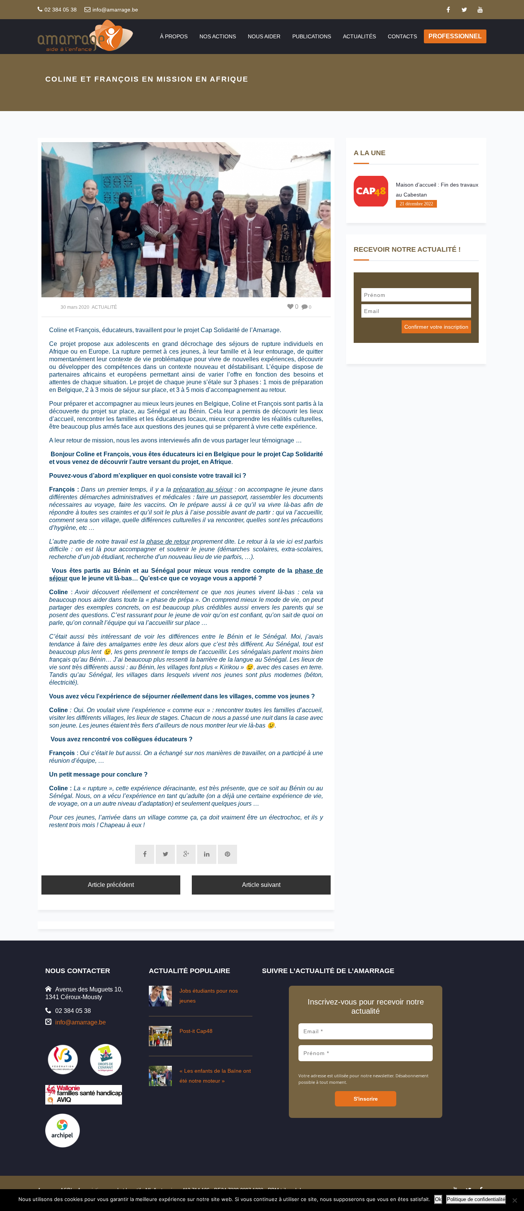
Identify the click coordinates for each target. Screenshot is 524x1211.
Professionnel (455, 36)
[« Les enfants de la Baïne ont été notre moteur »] (160, 1076)
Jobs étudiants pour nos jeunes (209, 996)
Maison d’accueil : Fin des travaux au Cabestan (437, 190)
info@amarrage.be (115, 10)
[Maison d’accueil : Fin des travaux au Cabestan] (371, 191)
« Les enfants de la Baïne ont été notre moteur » (215, 1076)
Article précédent (111, 885)
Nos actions (217, 36)
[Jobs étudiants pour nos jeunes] (160, 996)
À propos (174, 36)
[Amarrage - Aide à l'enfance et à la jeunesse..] (93, 36)
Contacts (402, 36)
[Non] (514, 1200)
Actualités (359, 36)
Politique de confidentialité (476, 1199)
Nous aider (264, 36)
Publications (311, 36)
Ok (438, 1199)
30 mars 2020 (75, 307)
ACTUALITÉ (104, 307)
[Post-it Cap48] (160, 1036)
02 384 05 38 (60, 10)
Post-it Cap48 (196, 1031)
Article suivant (261, 885)
